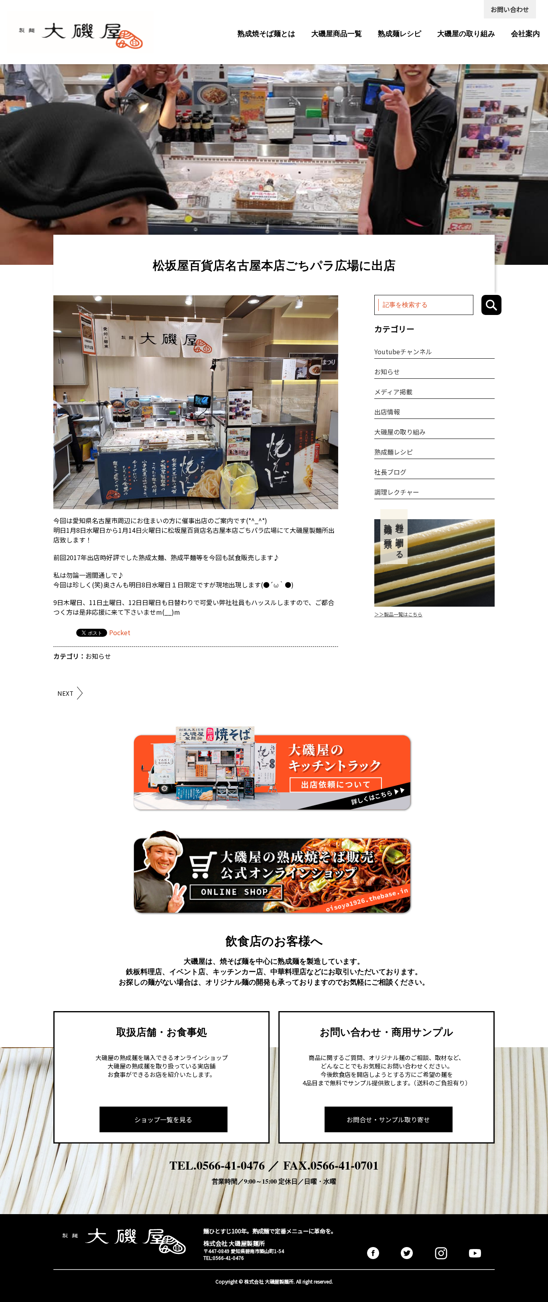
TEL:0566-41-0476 (223, 1257)
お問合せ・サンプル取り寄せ (388, 1119)
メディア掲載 (393, 391)
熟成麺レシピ (399, 33)
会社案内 (525, 33)
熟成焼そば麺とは (266, 33)
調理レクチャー (396, 492)
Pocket (119, 632)
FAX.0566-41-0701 (331, 1165)
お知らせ (98, 656)
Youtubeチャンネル (403, 351)
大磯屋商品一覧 (336, 33)
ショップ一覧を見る (163, 1119)
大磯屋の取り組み (466, 33)
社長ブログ (390, 472)
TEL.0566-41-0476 (217, 1165)
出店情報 (387, 411)
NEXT (65, 693)
